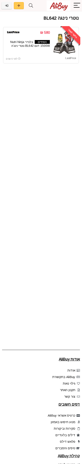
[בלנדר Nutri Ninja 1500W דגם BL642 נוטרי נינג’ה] (64, 42)
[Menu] (77, 5)
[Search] (31, 5)
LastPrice (70, 58)
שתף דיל (19, 5)
